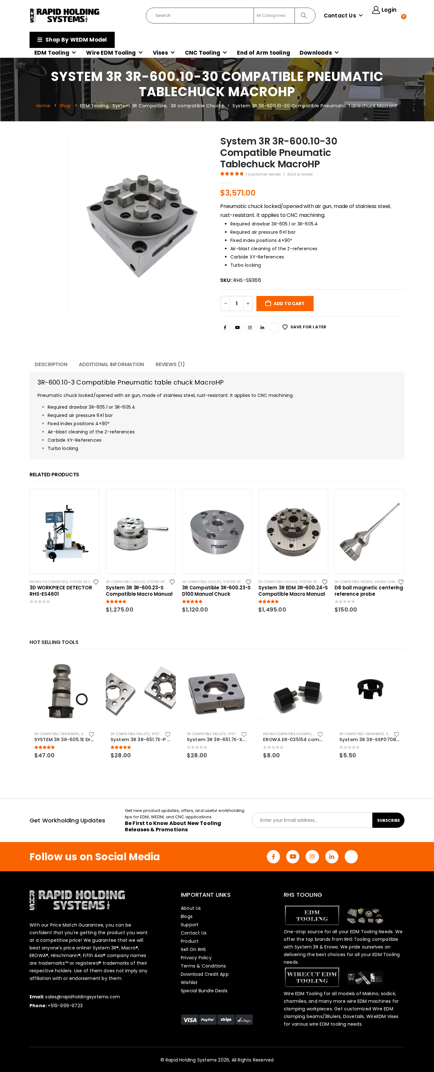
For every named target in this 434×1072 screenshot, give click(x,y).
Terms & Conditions (203, 966)
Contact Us (340, 15)
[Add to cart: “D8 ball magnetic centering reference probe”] (393, 500)
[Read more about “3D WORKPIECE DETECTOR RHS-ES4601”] (88, 500)
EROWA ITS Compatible (49, 582)
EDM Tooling (51, 53)
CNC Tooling (202, 53)
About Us (191, 908)
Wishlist (189, 982)
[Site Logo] (65, 15)
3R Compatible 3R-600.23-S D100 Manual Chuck (216, 591)
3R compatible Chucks (125, 582)
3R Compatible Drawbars (56, 734)
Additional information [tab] (111, 364)
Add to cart (289, 303)
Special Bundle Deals (204, 991)
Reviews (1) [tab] (170, 364)
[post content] (64, 531)
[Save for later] (96, 581)
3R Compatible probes (354, 582)
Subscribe (388, 820)
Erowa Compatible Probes (398, 582)
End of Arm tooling (263, 53)
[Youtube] (238, 327)
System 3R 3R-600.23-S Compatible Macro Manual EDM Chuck (139, 591)
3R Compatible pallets (130, 734)
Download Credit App (205, 974)
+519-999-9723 (65, 1005)
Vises (160, 53)
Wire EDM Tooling (111, 53)
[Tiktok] (275, 327)
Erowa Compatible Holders (287, 734)
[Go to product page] (64, 692)
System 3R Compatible (89, 582)
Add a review (300, 174)
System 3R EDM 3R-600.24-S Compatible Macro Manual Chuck (293, 591)
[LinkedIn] (262, 327)
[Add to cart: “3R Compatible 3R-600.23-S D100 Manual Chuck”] (241, 500)
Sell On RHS (193, 949)
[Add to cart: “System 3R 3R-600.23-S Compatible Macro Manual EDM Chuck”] (165, 500)
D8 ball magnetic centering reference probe (369, 591)
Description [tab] (51, 364)
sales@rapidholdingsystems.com (82, 997)
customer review (263, 174)
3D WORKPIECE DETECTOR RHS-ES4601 (61, 591)
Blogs (187, 916)
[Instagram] (250, 327)
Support (190, 924)
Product (190, 941)
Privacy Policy (196, 958)
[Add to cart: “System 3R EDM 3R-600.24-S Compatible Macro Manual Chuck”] (317, 500)
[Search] (304, 15)
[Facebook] (225, 327)
